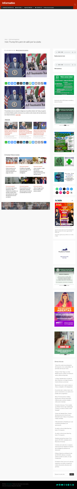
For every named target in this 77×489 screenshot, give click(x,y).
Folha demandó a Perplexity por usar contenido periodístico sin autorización (64, 423)
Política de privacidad (49, 7)
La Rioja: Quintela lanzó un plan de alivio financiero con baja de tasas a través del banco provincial (64, 380)
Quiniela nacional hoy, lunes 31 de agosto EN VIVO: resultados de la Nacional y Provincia (63, 440)
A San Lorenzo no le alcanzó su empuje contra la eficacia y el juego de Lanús (11, 170)
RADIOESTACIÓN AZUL (8, 7)
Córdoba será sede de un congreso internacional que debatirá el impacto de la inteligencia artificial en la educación (64, 447)
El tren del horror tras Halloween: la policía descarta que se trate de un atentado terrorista (26, 190)
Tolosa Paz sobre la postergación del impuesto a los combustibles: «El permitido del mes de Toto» (64, 367)
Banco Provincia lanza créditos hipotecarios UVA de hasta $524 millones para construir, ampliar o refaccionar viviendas (63, 399)
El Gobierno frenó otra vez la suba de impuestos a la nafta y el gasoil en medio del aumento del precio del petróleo (64, 464)
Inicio (6, 39)
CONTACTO (39, 7)
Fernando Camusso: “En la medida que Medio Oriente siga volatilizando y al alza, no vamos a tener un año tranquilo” (64, 407)
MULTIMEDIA (29, 7)
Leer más (18, 115)
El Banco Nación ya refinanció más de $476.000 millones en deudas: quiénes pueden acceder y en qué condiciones (63, 456)
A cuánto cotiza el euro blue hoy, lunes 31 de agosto (63, 434)
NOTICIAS (19, 7)
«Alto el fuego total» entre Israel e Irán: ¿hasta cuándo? (39, 189)
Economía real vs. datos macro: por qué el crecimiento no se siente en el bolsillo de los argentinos (64, 391)
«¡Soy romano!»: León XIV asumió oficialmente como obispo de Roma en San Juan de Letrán (39, 171)
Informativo (9, 484)
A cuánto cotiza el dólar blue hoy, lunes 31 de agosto (63, 429)
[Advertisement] (38, 22)
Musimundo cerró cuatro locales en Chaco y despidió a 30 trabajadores (64, 386)
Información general (14, 39)
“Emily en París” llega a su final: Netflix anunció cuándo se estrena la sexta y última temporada (64, 373)
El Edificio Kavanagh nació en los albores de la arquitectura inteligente (25, 170)
